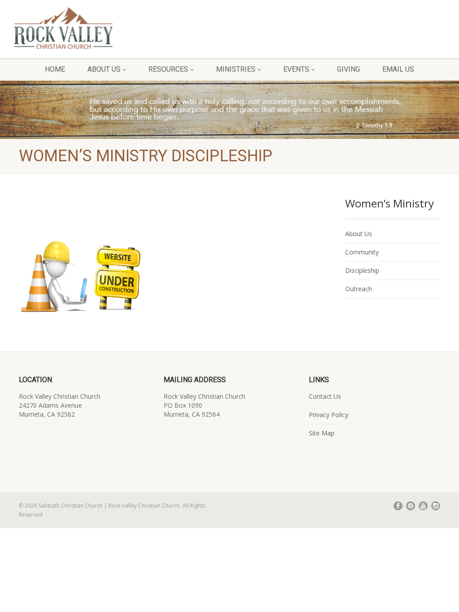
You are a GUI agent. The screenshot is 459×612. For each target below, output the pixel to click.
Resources (168, 69)
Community (362, 252)
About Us (104, 69)
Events (296, 69)
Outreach (358, 288)
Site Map (321, 433)
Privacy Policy (328, 414)
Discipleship (362, 270)
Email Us (398, 69)
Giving (348, 69)
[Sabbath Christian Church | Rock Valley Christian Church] (76, 28)
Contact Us (325, 396)
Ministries (235, 69)
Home (55, 69)
